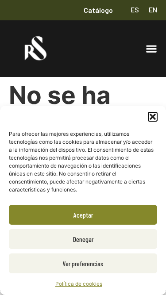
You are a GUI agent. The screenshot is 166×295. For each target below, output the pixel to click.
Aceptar (83, 215)
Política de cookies (78, 283)
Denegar (83, 239)
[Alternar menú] (151, 48)
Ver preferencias (83, 264)
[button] (152, 116)
